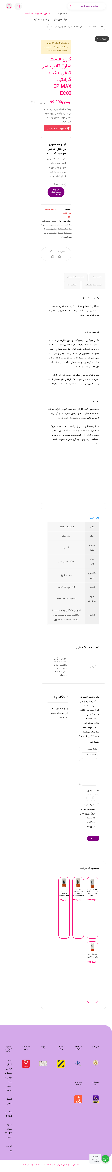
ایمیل (90, 790)
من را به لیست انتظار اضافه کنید (56, 192)
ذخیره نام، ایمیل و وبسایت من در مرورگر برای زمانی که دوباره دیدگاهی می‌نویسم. (87, 815)
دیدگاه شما (93, 754)
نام (98, 790)
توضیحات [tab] (97, 276)
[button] (18, 6)
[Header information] (9, 5)
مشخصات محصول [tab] (75, 276)
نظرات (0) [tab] (72, 284)
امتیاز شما (94, 742)
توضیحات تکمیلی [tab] (94, 284)
